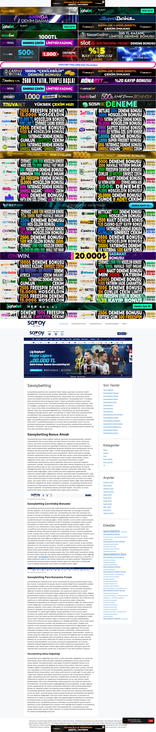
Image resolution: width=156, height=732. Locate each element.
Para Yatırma (108, 462)
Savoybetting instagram (108, 574)
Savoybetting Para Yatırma (114, 590)
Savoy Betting (108, 390)
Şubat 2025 (107, 495)
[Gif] (78, 155)
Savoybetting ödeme (108, 616)
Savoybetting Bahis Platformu (120, 537)
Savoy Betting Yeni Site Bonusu (110, 604)
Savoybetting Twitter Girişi (118, 597)
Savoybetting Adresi (110, 399)
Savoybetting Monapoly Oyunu (110, 583)
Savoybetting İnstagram (112, 421)
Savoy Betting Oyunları (121, 588)
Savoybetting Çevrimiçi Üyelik (110, 609)
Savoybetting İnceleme (78, 324)
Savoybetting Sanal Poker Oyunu (110, 593)
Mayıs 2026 (107, 485)
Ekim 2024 (107, 507)
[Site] (39, 113)
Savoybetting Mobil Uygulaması (110, 581)
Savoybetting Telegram (122, 595)
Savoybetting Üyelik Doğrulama (110, 614)
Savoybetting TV (107, 597)
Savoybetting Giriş (95, 324)
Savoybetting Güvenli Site (109, 569)
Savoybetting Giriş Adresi (113, 557)
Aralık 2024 (107, 501)
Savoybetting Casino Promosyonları (111, 548)
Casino (105, 453)
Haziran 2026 (108, 482)
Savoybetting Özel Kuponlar (109, 611)
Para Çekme (107, 459)
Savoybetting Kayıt (119, 574)
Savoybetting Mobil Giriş (112, 427)
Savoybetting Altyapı (110, 418)
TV (104, 465)
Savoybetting (63, 324)
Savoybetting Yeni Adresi (109, 602)
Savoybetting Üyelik (110, 433)
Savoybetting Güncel (110, 396)
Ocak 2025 (107, 498)
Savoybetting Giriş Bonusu (109, 560)
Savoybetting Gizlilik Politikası (110, 564)
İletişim (124, 324)
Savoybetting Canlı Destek (112, 424)
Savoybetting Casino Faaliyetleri (110, 544)
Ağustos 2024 (108, 513)
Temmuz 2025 (108, 492)
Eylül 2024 (107, 510)
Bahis (105, 450)
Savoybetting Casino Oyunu (109, 546)
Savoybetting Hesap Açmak (114, 572)
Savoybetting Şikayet (112, 324)
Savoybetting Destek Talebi (109, 551)
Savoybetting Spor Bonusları (109, 595)
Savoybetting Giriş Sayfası (112, 415)
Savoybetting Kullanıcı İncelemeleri (111, 576)
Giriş (105, 456)
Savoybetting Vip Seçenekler (110, 600)
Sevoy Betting (125, 618)
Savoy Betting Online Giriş (109, 588)
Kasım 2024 (107, 504)
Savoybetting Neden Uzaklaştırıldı (111, 586)
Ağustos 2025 (108, 489)
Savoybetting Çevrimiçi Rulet (110, 607)
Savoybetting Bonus (110, 430)
